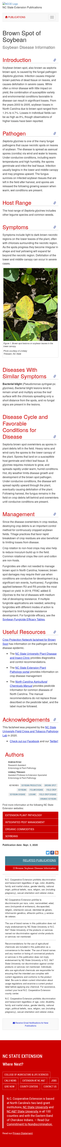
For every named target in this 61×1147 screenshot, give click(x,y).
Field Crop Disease (47, 794)
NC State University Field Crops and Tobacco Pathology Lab (30, 731)
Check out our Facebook (24, 741)
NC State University (35, 1107)
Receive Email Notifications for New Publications (31, 1024)
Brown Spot (50, 785)
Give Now (9, 1086)
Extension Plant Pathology (23, 815)
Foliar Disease (36, 790)
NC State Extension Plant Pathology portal (28, 670)
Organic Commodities (19, 829)
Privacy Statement (23, 1133)
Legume (32, 794)
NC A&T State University (22, 1111)
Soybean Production (31, 785)
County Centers (29, 1086)
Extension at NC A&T (34, 1080)
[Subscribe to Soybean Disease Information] (56, 853)
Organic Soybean (48, 799)
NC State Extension (22, 1056)
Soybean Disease (17, 794)
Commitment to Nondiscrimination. (30, 1124)
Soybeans (11, 836)
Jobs (54, 1080)
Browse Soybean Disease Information (35, 868)
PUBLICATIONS (16, 17)
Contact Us (50, 1086)
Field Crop (51, 790)
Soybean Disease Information (29, 47)
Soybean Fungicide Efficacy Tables (24, 619)
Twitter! (54, 741)
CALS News (10, 1080)
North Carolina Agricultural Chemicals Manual (28, 684)
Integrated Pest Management (25, 822)
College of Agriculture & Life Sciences (26, 1074)
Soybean (22, 790)
